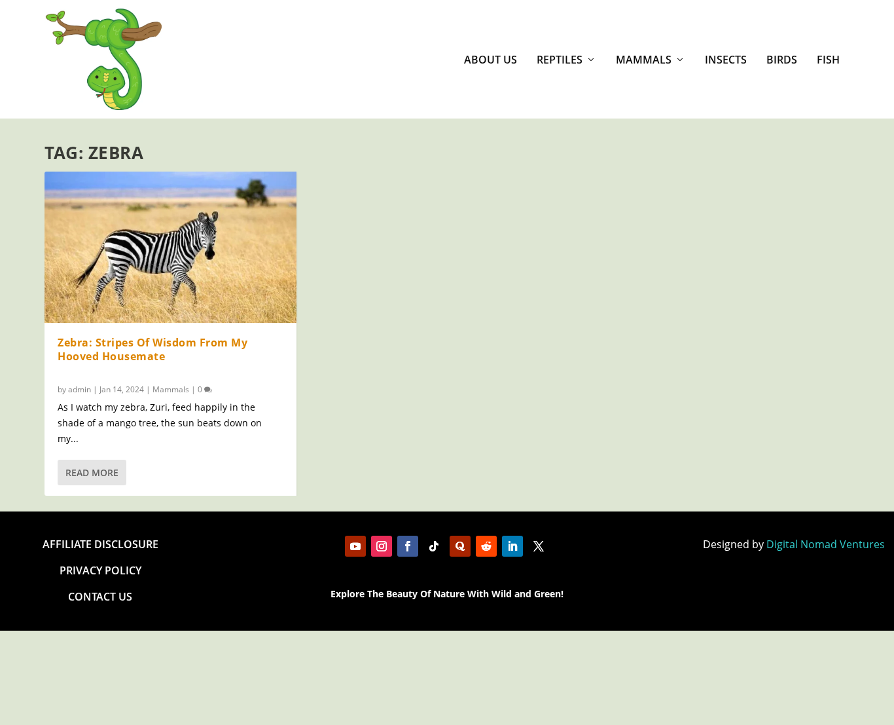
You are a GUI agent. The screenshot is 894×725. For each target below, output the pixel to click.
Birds (781, 60)
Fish (828, 60)
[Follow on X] (538, 546)
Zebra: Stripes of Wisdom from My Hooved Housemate (152, 349)
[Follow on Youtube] (355, 546)
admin (79, 389)
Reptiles (559, 60)
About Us (490, 60)
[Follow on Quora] (460, 546)
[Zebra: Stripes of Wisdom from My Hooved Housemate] (170, 247)
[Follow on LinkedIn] (512, 546)
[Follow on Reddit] (486, 546)
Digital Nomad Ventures (825, 544)
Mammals (643, 60)
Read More (91, 472)
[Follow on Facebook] (407, 546)
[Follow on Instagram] (381, 546)
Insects (726, 60)
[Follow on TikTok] (433, 546)
